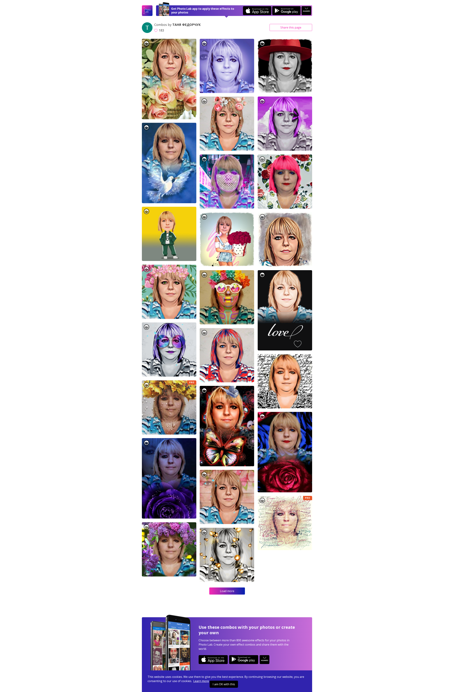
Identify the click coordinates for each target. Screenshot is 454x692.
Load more (227, 591)
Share (290, 27)
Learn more (201, 681)
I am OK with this (224, 684)
